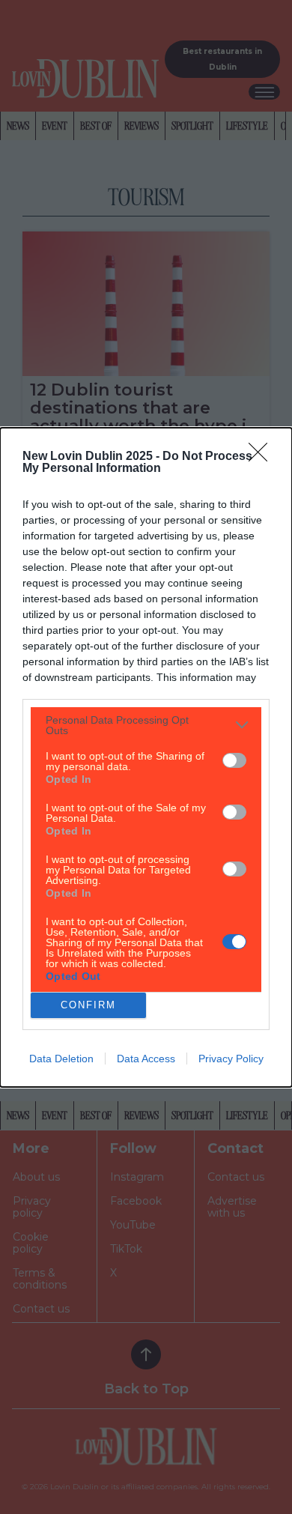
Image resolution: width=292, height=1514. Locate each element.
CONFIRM (88, 1005)
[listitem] (146, 725)
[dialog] (146, 757)
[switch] (234, 760)
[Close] (263, 457)
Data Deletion (61, 1059)
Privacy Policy (231, 1059)
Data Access (146, 1059)
